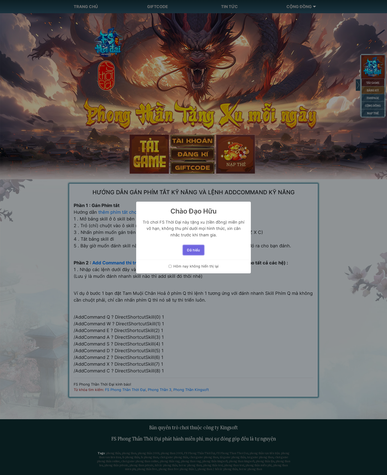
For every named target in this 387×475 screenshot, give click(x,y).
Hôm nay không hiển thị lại (196, 266)
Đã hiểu (193, 250)
